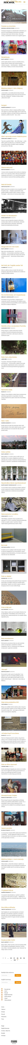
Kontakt (3, 1033)
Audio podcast (7, 996)
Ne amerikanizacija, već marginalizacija (13, 295)
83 (20, 958)
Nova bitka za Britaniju (8, 907)
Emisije (3, 1011)
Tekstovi (3, 1009)
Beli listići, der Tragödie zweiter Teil (12, 265)
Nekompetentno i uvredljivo (9, 514)
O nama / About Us (5, 1030)
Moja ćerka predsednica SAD (10, 702)
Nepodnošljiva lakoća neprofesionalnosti (13, 483)
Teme (2, 1019)
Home (2, 1007)
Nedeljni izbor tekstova (7, 972)
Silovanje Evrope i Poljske (9, 795)
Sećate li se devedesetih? (9, 215)
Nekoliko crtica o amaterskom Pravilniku (13, 326)
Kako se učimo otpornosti (9, 764)
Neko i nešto (5, 421)
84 (24, 958)
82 (17, 958)
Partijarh (4, 105)
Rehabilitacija (5, 57)
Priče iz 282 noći (6, 607)
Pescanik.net (7, 989)
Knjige (2, 1026)
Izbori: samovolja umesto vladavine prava (13, 136)
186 (15, 960)
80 (11, 958)
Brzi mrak (4, 545)
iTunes (5, 998)
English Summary (6, 979)
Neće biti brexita (6, 184)
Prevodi (6, 992)
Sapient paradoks (6, 828)
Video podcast (7, 1000)
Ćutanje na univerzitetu (8, 26)
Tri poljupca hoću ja (7, 890)
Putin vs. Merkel (6, 576)
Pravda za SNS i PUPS (8, 940)
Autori (5, 991)
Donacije (3, 1035)
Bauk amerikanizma (7, 638)
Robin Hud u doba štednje (9, 357)
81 (14, 958)
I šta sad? (4, 669)
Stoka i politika (5, 452)
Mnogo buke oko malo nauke (10, 247)
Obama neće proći (6, 167)
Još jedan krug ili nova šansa (10, 733)
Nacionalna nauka (6, 390)
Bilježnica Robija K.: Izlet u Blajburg (11, 88)
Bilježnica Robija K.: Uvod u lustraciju (12, 859)
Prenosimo (3, 1016)
